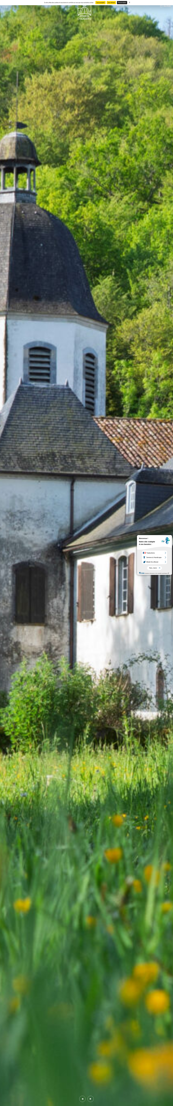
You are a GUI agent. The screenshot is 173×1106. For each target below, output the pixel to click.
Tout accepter (100, 3)
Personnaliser (122, 3)
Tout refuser (111, 3)
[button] (82, 1099)
